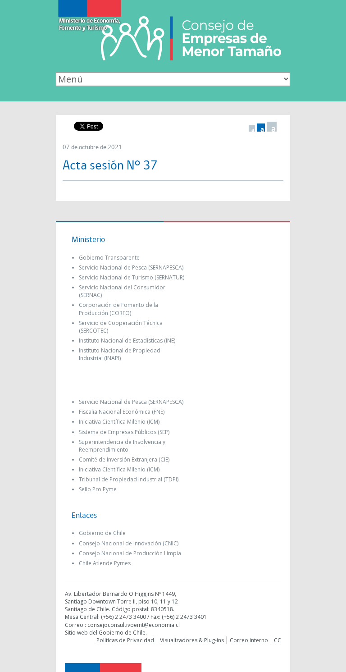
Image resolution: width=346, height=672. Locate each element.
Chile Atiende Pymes (105, 563)
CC (277, 640)
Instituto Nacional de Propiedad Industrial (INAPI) (119, 354)
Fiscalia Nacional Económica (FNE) (121, 412)
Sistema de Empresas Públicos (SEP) (124, 432)
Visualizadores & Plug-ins (192, 640)
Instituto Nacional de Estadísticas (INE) (127, 340)
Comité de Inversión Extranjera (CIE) (124, 459)
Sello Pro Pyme (98, 489)
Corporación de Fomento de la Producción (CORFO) (118, 308)
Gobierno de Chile (102, 533)
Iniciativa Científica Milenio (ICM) (119, 421)
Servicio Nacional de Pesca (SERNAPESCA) (131, 267)
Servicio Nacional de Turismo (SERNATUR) (131, 277)
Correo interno (249, 640)
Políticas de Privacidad (125, 640)
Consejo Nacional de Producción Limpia (130, 553)
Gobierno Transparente (109, 257)
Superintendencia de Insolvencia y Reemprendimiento (122, 445)
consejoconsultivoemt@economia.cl (133, 625)
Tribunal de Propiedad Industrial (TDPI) (128, 479)
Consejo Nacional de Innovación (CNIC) (128, 543)
